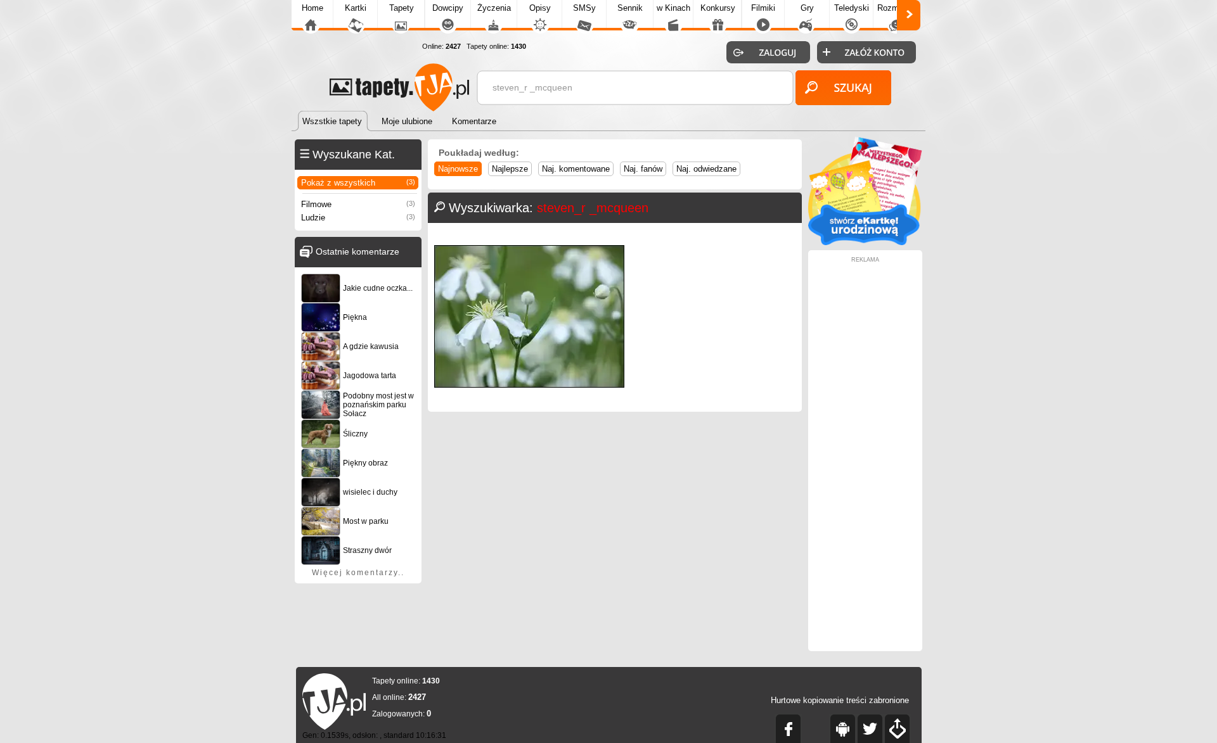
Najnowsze (458, 169)
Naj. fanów (643, 169)
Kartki (355, 8)
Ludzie (358, 217)
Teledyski (851, 8)
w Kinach (673, 8)
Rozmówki (896, 8)
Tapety (401, 8)
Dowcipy (447, 8)
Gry (807, 8)
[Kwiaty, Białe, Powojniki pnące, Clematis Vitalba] (529, 385)
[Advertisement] (865, 453)
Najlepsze (510, 169)
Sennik (630, 8)
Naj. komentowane (576, 169)
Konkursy (717, 8)
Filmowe (358, 204)
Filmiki (763, 8)
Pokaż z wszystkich (358, 182)
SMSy (584, 8)
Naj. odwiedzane (706, 169)
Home (312, 8)
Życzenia (494, 8)
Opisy (540, 8)
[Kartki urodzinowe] (865, 242)
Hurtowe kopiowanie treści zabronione (840, 700)
